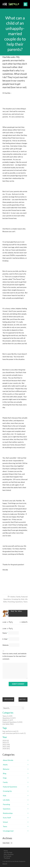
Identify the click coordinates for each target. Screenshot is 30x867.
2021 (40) (6, 746)
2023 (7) (5, 742)
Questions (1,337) (9, 718)
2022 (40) (6, 744)
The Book (7, 858)
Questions (19, 602)
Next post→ (23, 699)
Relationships (8, 813)
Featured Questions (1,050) (12, 722)
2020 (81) (6, 748)
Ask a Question (9, 854)
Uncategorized (8, 831)
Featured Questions (10, 787)
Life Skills (6, 800)
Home (6, 851)
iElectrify (4, 863)
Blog (4, 773)
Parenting (11, 602)
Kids (22, 599)
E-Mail (5, 639)
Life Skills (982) (8, 724)
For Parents (7, 856)
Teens (25, 602)
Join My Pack (8, 852)
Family (18, 597)
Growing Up (16, 599)
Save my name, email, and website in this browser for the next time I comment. (14, 656)
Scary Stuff (7, 818)
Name (5, 633)
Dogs (5, 778)
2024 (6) (5, 740)
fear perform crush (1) (10, 731)
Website (5, 645)
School (5, 822)
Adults (12, 597)
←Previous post (8, 699)
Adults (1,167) (7, 720)
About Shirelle (8, 760)
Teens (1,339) (7, 716)
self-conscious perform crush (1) (14, 733)
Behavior (6, 769)
